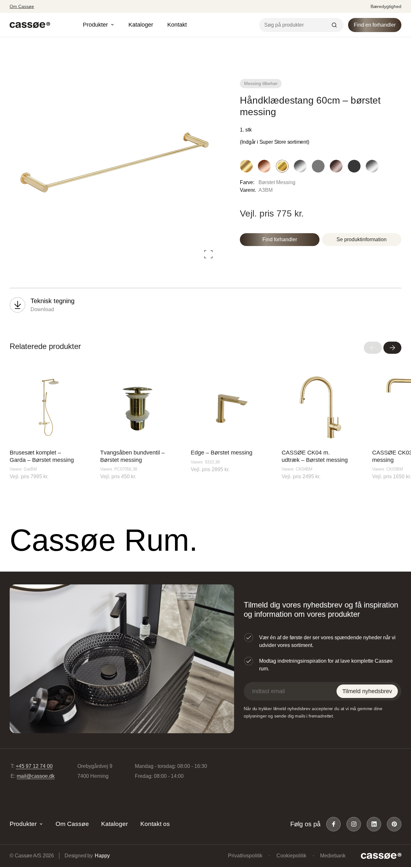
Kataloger (140, 24)
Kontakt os (155, 823)
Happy (102, 855)
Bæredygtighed (386, 6)
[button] (373, 348)
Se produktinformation (362, 239)
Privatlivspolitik (245, 855)
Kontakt (177, 24)
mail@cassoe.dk (36, 776)
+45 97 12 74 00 (34, 766)
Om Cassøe (22, 6)
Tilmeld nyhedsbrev (367, 691)
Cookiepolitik (291, 855)
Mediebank (332, 855)
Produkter (23, 823)
